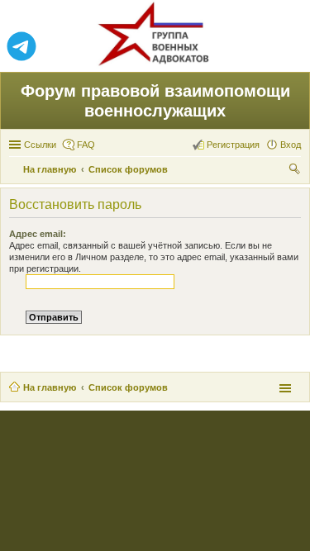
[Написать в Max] (288, 47)
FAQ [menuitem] (86, 145)
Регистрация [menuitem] (233, 145)
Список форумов (128, 387)
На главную (49, 387)
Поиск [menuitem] (296, 171)
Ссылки (40, 145)
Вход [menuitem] (290, 145)
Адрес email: (37, 234)
